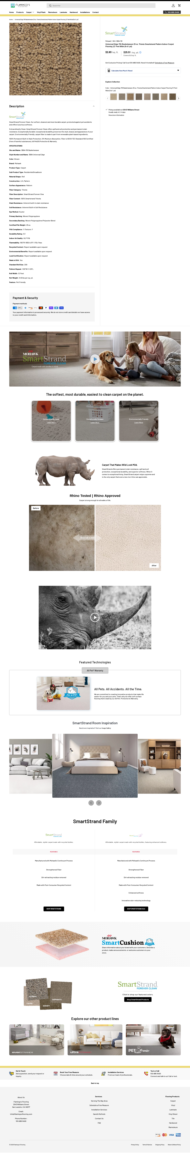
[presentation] (178, 98)
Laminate (63, 12)
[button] (179, 5)
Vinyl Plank (41, 12)
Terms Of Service (147, 1144)
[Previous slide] (91, 803)
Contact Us (99, 1118)
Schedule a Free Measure (164, 63)
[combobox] (101, 5)
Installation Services (99, 1110)
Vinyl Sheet (173, 1114)
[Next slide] (99, 803)
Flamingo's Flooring (19, 1144)
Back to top (95, 1083)
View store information (116, 115)
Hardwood (74, 12)
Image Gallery (106, 728)
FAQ (99, 1123)
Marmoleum (52, 12)
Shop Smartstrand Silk (136, 909)
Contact (95, 12)
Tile (173, 1118)
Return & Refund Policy (174, 1144)
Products (20, 12)
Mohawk (108, 41)
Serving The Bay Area (99, 1101)
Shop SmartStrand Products (138, 999)
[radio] (113, 96)
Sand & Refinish (99, 1114)
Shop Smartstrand (54, 909)
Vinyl (173, 1105)
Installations (85, 12)
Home (11, 12)
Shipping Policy (159, 1144)
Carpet (29, 12)
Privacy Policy (135, 1144)
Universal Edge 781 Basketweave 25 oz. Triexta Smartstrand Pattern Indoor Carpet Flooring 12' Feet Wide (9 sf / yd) (46, 19)
